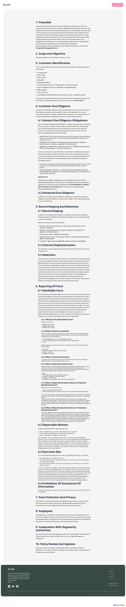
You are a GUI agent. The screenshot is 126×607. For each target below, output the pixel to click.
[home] (6, 4)
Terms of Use (11, 593)
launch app (117, 5)
